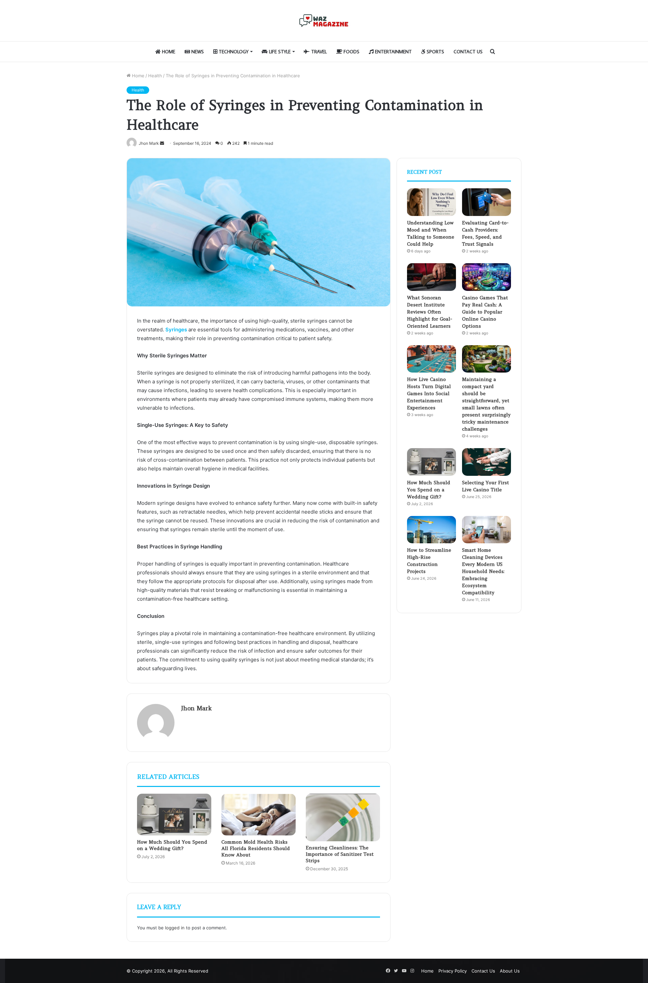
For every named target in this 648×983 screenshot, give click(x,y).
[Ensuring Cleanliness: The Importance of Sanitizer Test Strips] (343, 817)
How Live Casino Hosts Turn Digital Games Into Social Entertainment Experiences (429, 393)
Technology (232, 52)
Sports (434, 52)
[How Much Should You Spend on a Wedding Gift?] (174, 815)
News (197, 52)
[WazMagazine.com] (324, 20)
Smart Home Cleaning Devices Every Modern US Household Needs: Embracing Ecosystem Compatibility (483, 571)
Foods (350, 52)
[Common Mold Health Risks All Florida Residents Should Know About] (258, 815)
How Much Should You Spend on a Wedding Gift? (172, 845)
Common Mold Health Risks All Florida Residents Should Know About (255, 848)
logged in (175, 927)
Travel (318, 52)
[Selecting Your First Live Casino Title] (486, 462)
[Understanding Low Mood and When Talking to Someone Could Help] (431, 202)
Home (168, 52)
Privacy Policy (452, 971)
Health (155, 75)
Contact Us (468, 52)
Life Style (279, 52)
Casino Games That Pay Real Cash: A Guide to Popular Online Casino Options (485, 312)
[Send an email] (162, 143)
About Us (510, 971)
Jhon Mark (196, 708)
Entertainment (393, 52)
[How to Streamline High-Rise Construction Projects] (431, 530)
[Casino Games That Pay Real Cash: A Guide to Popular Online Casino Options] (486, 277)
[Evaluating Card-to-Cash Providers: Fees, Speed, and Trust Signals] (486, 202)
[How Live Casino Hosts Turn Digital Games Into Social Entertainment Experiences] (431, 359)
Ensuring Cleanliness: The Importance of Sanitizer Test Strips (340, 854)
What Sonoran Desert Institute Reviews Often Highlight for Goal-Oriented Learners (429, 312)
